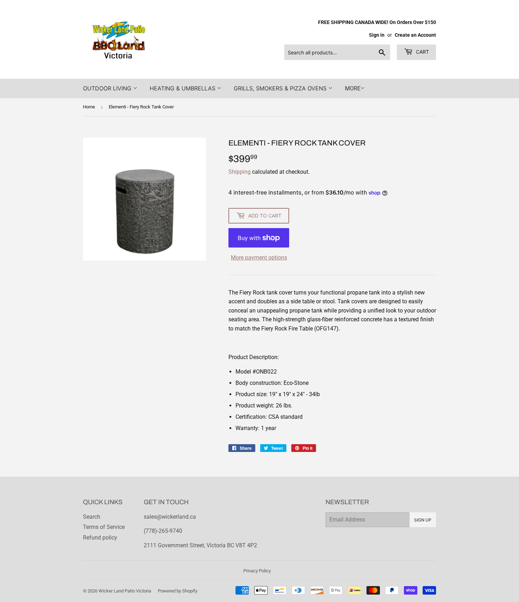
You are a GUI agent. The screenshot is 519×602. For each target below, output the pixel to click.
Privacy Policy (257, 570)
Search (91, 516)
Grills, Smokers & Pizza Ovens (281, 88)
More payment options (259, 257)
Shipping (239, 171)
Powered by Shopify (177, 591)
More (352, 88)
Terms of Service (104, 527)
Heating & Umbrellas (183, 88)
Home (89, 106)
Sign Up (422, 520)
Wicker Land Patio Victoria (125, 591)
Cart (421, 52)
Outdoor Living (108, 88)
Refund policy (100, 537)
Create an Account (415, 35)
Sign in (376, 35)
